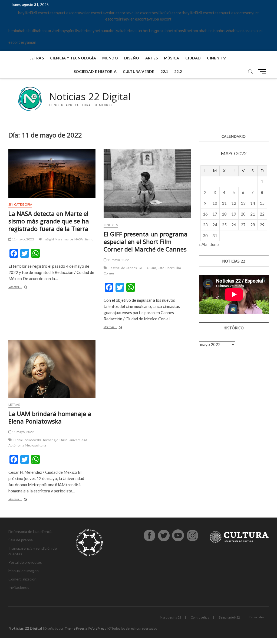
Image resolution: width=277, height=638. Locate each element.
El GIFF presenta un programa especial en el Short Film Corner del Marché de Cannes (145, 241)
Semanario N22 (229, 617)
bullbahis (36, 30)
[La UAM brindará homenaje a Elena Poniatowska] (51, 369)
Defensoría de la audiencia (30, 531)
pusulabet (165, 30)
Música (171, 58)
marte (68, 239)
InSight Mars (53, 239)
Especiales (257, 617)
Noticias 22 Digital (90, 97)
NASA (78, 239)
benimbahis (18, 30)
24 (214, 224)
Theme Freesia (76, 628)
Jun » (214, 244)
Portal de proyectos (25, 562)
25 (224, 224)
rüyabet (80, 30)
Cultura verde (138, 71)
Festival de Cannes (123, 268)
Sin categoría (20, 204)
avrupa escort (159, 18)
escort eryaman (22, 42)
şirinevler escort (132, 18)
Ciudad (193, 58)
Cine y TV (216, 58)
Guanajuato (155, 268)
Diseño (131, 58)
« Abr (203, 244)
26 (233, 224)
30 (205, 235)
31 (214, 235)
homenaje (50, 440)
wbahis (232, 30)
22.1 (164, 71)
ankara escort (250, 30)
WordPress (97, 628)
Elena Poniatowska (27, 440)
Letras (36, 58)
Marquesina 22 (170, 617)
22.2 (178, 71)
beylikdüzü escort (34, 12)
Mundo (110, 58)
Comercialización (22, 579)
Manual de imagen (23, 570)
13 (243, 203)
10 (214, 203)
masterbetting (143, 30)
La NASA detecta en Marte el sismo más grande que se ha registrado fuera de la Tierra (48, 221)
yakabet (123, 30)
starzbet (52, 30)
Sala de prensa (20, 540)
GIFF (142, 268)
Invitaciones (18, 587)
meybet (94, 30)
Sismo (89, 239)
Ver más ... (21, 287)
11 (224, 203)
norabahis (201, 30)
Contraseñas (200, 617)
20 (243, 213)
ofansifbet (183, 30)
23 (205, 224)
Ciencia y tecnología (73, 58)
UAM (63, 440)
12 (233, 203)
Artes (151, 58)
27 (243, 224)
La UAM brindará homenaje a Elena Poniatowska (49, 417)
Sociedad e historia (95, 71)
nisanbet (218, 30)
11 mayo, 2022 (22, 239)
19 (233, 213)
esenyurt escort (64, 12)
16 (205, 213)
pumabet (108, 30)
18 (224, 213)
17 (214, 213)
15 (262, 203)
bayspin (66, 30)
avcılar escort (90, 12)
